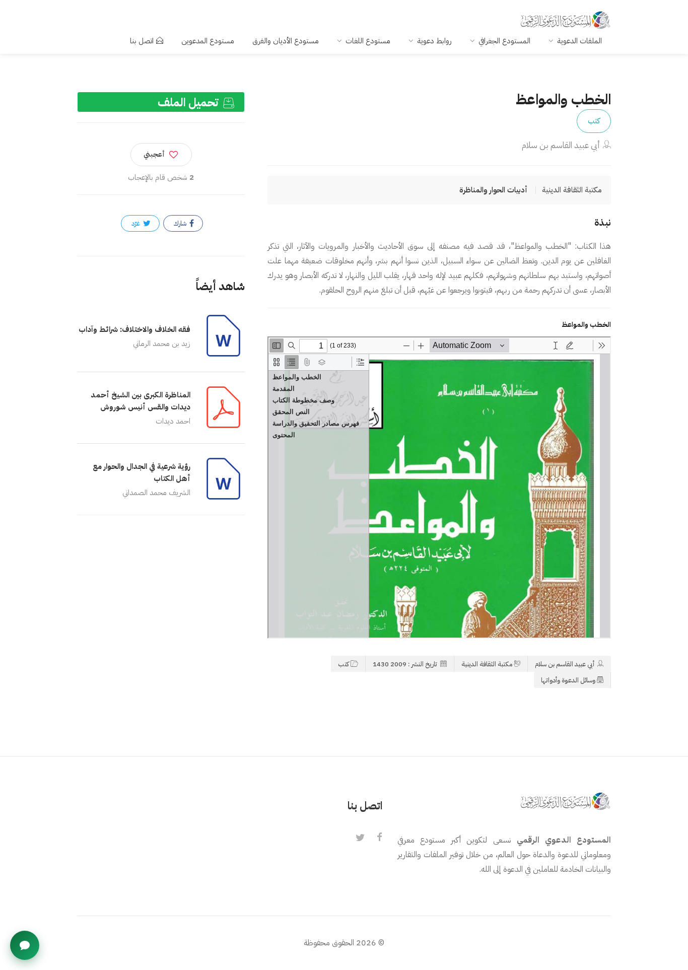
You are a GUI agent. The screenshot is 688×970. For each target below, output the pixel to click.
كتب (594, 120)
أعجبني (154, 154)
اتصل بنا (142, 40)
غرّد (136, 223)
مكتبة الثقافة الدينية (486, 664)
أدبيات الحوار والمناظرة (493, 189)
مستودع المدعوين (207, 40)
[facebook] (379, 838)
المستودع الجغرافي (504, 40)
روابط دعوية (434, 40)
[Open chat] (24, 945)
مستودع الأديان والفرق (285, 40)
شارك (181, 223)
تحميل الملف (189, 102)
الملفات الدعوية (579, 40)
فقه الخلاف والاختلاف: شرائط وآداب (134, 329)
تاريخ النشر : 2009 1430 (406, 664)
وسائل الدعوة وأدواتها (568, 680)
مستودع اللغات (368, 40)
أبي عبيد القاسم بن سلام (561, 145)
